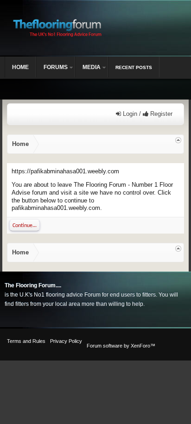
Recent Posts (133, 67)
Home (20, 67)
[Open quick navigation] (178, 140)
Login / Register (146, 113)
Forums (56, 67)
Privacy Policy (66, 341)
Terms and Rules (26, 341)
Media (92, 67)
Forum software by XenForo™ (121, 345)
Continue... (25, 225)
